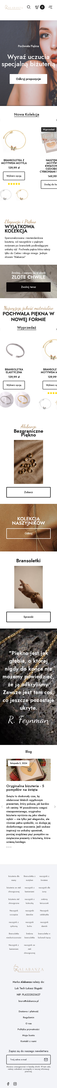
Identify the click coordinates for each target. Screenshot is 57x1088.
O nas (28, 1023)
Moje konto (28, 1035)
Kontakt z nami (28, 1041)
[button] (28, 287)
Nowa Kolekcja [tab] (26, 114)
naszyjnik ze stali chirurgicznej (29, 949)
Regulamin (28, 1017)
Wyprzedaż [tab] (26, 327)
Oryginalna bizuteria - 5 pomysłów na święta (25, 787)
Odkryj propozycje (28, 79)
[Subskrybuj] (46, 1059)
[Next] (55, 807)
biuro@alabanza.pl (29, 1001)
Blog (28, 751)
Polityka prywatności (28, 1029)
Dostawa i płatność (28, 1011)
